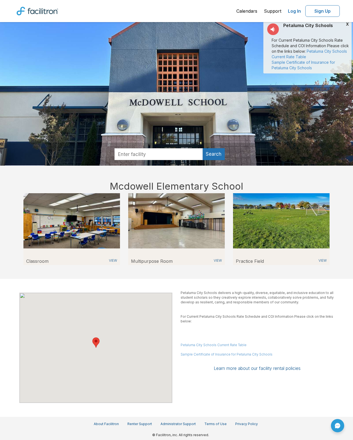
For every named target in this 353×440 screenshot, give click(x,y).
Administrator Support (178, 424)
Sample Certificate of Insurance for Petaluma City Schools (226, 354)
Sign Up (322, 11)
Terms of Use (215, 424)
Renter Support (139, 424)
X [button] (347, 24)
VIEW (113, 260)
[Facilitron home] (37, 10)
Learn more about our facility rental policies (257, 368)
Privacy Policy (246, 424)
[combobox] (158, 154)
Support (272, 11)
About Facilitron (106, 424)
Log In (294, 11)
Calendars (246, 11)
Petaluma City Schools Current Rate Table (214, 345)
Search (213, 154)
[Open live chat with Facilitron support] (337, 425)
